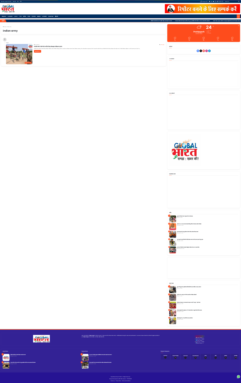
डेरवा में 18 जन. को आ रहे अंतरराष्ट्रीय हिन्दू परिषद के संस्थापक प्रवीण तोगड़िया (189, 223)
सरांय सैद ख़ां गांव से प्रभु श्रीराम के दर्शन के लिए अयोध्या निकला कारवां (187, 231)
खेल (29, 16)
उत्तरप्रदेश (10, 16)
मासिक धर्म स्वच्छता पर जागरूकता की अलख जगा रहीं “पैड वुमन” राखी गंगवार (189, 302)
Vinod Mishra (37, 44)
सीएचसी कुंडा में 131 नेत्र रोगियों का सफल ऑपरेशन (185, 317)
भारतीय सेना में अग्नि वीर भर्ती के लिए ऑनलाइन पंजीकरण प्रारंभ (48, 46)
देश (20, 16)
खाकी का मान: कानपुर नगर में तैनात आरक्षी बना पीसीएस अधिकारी (186, 294)
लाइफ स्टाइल (51, 16)
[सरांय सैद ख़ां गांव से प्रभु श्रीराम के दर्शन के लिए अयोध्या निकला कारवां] (172, 234)
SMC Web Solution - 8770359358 (125, 378)
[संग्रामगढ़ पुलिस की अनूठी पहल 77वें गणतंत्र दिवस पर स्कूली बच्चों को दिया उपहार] (172, 312)
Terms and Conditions (126, 380)
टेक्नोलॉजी (45, 16)
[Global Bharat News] (8, 8)
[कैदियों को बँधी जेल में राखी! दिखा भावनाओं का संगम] (6, 357)
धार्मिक (57, 16)
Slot (119, 374)
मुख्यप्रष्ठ (4, 16)
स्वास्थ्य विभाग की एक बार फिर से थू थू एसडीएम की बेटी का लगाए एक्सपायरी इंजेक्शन (158, 21)
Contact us (113, 380)
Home (5, 26)
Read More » (37, 51)
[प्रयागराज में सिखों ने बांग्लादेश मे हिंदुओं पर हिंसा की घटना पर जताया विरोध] (172, 250)
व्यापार (39, 16)
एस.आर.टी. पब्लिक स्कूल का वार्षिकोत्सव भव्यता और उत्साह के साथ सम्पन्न (100, 354)
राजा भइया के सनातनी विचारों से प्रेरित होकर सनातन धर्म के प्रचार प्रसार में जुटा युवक (190, 239)
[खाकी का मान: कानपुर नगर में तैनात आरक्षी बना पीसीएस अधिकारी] (172, 297)
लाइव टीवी (14, 1)
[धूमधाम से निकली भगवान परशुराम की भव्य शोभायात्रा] (172, 218)
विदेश (25, 16)
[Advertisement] (203, 268)
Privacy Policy (118, 380)
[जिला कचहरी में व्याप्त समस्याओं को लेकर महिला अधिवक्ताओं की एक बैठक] (85, 365)
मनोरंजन (34, 16)
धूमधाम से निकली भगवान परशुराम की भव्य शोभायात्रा (185, 216)
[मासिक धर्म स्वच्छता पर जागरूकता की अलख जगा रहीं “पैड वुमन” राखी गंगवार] (172, 305)
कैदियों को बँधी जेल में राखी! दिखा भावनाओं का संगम (126, 21)
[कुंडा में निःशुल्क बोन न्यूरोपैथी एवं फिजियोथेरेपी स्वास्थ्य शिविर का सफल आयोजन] (172, 289)
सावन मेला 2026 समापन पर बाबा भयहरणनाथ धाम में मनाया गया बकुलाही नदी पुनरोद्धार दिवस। (198, 21)
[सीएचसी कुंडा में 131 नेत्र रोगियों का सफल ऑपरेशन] (172, 320)
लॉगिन (21, 1)
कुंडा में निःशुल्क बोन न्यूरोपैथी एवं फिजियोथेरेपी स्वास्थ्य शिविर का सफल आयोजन (189, 286)
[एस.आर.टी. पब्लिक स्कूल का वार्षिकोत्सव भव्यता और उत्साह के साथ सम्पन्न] (85, 357)
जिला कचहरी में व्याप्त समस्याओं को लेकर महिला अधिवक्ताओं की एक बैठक (100, 362)
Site (121, 374)
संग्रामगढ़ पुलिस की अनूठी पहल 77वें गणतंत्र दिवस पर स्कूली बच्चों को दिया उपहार (189, 310)
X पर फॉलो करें (171, 58)
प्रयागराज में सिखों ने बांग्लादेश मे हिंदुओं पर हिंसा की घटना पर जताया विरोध (188, 247)
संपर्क (18, 1)
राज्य (16, 16)
